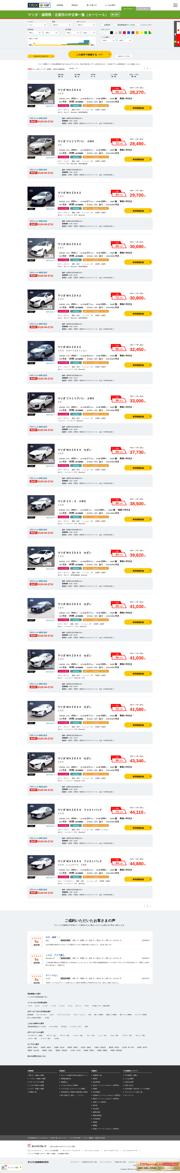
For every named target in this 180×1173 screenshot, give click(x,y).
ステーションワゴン (63, 1014)
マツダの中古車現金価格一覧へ (38, 997)
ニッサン (45, 1006)
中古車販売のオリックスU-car (37, 1138)
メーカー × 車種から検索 (37, 1078)
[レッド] (124, 32)
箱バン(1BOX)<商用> (34, 1018)
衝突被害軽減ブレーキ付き (126, 25)
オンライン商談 (13, 1167)
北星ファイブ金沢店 (99, 1102)
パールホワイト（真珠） (36, 1035)
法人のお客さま (143, 9)
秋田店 (95, 1078)
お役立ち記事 (129, 1082)
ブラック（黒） (65, 1035)
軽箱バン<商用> (111, 1014)
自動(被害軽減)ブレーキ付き (37, 1026)
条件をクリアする (124, 56)
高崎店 (95, 1088)
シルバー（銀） (78, 1035)
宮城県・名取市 (46, 1047)
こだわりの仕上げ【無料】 (70, 1085)
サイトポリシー (75, 1162)
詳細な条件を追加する (41, 56)
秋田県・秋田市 (33, 1047)
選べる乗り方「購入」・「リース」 (72, 1095)
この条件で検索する (90, 54)
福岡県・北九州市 (33, 1050)
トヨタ (30, 1006)
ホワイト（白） (52, 1035)
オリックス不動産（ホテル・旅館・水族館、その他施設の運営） (49, 1153)
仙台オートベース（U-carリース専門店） (106, 1085)
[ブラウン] (133, 32)
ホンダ (37, 1006)
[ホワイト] (107, 32)
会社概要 (135, 1165)
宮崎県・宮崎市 (89, 1050)
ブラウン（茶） (127, 1035)
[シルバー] (116, 32)
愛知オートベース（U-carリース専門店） (106, 1099)
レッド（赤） (103, 1035)
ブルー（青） (114, 1035)
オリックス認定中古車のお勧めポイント (74, 1075)
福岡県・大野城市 (61, 1050)
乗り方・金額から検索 (36, 1075)
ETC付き (64, 1026)
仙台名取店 (96, 1082)
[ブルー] (128, 32)
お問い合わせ (129, 1085)
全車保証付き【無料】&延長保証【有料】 (74, 1092)
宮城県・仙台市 (59, 1047)
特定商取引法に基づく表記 (89, 1162)
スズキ (86, 1006)
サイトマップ (129, 1095)
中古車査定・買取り (131, 1075)
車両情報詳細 (138, 108)
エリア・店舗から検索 (36, 1088)
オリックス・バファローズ (71, 1150)
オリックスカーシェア (111, 1150)
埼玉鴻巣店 (96, 1092)
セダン (52, 1014)
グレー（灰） (91, 1035)
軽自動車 (30, 1014)
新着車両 (107, 25)
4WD (86, 1026)
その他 (46, 1018)
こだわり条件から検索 (36, 1085)
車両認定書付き (66, 1078)
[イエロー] (141, 32)
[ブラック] (111, 32)
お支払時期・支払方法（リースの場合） (138, 1088)
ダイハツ (78, 1006)
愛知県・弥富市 (114, 1047)
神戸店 (95, 1105)
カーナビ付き (53, 1026)
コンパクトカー (41, 1014)
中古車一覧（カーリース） (59, 1138)
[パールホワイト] (103, 32)
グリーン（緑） (46, 1038)
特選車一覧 (33, 1092)
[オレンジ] (137, 32)
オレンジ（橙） (141, 1035)
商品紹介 (75, 5)
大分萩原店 (96, 1119)
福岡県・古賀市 (47, 1050)
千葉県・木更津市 (100, 1047)
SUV (89, 1014)
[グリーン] (146, 32)
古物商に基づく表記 (120, 1162)
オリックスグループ (34, 1150)
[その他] (150, 32)
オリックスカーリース (130, 1150)
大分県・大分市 (75, 1050)
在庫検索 (59, 5)
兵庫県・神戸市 (142, 1047)
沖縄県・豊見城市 (116, 1050)
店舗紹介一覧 (97, 1075)
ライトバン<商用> (141, 1014)
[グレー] (120, 32)
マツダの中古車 (75, 1138)
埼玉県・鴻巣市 (86, 1047)
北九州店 (96, 1109)
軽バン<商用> (98, 1014)
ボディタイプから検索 (36, 1082)
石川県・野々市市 (128, 1047)
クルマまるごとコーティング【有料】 (73, 1088)
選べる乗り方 (92, 5)
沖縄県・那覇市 (102, 1050)
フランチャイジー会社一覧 (133, 1092)
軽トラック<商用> (126, 1014)
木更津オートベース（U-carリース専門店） (107, 1095)
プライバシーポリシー (106, 1162)
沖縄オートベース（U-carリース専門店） (106, 1129)
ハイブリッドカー (146, 25)
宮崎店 (95, 1122)
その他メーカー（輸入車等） (101, 1006)
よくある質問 (110, 5)
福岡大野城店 (97, 1115)
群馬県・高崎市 (73, 1047)
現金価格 (178, 28)
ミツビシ (62, 1006)
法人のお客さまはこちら (37, 1056)
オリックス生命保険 (51, 1150)
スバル (70, 1006)
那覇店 (95, 1125)
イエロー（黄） (33, 1038)
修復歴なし (64, 1082)
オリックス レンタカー (92, 1150)
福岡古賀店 (49, 106)
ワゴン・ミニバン (79, 1014)
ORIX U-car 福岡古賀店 (38, 118)
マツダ (53, 1006)
